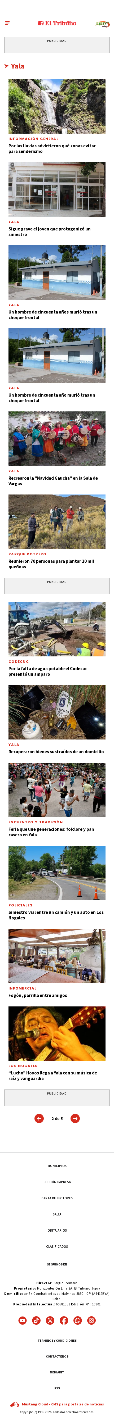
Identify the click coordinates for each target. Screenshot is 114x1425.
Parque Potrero (27, 554)
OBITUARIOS (57, 1230)
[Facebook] (64, 1320)
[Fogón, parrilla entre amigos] (57, 956)
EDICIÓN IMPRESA (57, 1182)
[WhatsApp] (77, 1320)
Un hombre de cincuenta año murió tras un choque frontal (51, 397)
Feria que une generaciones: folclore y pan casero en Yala (51, 832)
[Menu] (7, 23)
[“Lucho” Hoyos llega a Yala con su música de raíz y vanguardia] (57, 1033)
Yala (13, 221)
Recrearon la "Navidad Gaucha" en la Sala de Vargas (53, 481)
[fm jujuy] (102, 24)
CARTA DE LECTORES (57, 1198)
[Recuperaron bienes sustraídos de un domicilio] (57, 712)
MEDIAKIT (57, 1372)
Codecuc (18, 661)
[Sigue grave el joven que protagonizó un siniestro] (57, 189)
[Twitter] (50, 1320)
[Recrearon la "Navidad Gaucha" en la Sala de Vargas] (57, 438)
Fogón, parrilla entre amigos (37, 995)
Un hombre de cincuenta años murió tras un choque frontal (52, 314)
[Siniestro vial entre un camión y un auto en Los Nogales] (57, 873)
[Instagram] (91, 1320)
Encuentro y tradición (35, 822)
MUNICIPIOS (57, 1166)
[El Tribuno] (57, 23)
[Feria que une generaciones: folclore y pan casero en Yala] (57, 790)
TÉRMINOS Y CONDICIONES (57, 1340)
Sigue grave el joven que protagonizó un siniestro (49, 231)
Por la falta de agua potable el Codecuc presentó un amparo (47, 671)
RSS (57, 1388)
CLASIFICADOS (57, 1246)
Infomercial (22, 988)
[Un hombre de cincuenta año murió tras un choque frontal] (57, 355)
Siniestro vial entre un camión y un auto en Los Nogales (56, 915)
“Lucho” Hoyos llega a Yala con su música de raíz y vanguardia (52, 1075)
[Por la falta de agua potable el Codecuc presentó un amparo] (57, 629)
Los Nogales (23, 1065)
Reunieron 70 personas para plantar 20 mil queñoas (51, 564)
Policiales (20, 905)
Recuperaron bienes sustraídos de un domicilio (56, 752)
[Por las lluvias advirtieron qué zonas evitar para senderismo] (57, 106)
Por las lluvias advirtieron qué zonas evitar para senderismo (52, 148)
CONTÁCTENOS (57, 1356)
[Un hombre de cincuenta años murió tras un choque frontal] (57, 272)
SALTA (57, 1214)
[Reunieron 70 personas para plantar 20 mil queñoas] (57, 521)
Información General (33, 138)
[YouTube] (22, 1320)
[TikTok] (36, 1320)
